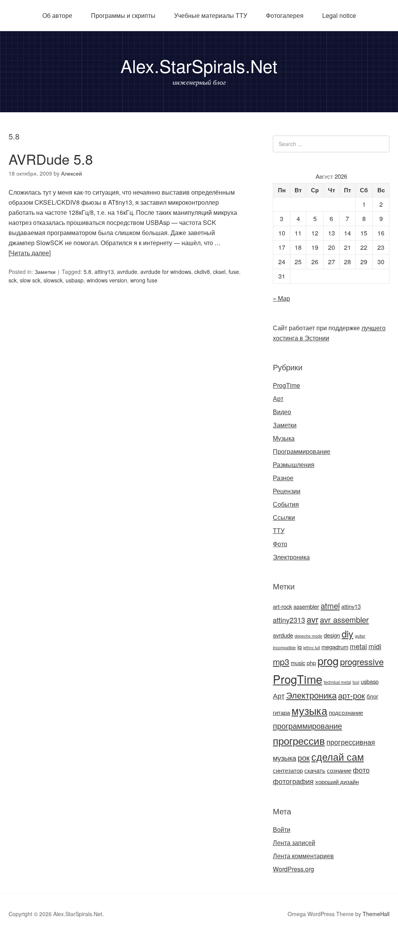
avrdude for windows (165, 271)
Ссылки (284, 517)
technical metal (337, 682)
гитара (281, 712)
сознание (339, 770)
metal (358, 646)
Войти (281, 829)
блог (372, 696)
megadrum (334, 647)
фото (361, 770)
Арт (278, 398)
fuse (234, 271)
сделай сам (337, 756)
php (311, 663)
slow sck (30, 280)
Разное (283, 477)
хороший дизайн (337, 781)
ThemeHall (376, 914)
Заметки (45, 271)
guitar (360, 636)
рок (304, 757)
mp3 (281, 661)
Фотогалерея (285, 15)
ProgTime (286, 385)
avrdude (127, 271)
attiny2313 (289, 620)
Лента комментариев (303, 855)
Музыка (284, 438)
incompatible (284, 647)
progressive (362, 661)
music (298, 663)
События (286, 504)
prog (328, 660)
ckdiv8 (202, 271)
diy (347, 633)
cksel (219, 271)
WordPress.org (293, 868)
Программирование (301, 451)
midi (374, 646)
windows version (107, 280)
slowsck (53, 280)
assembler (306, 606)
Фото (280, 543)
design (332, 635)
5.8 (87, 271)
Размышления (293, 464)
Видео (282, 411)
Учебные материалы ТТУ (210, 15)
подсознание (346, 712)
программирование (307, 725)
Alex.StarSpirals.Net (199, 65)
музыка (309, 710)
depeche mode (308, 636)
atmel (330, 605)
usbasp (75, 280)
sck (13, 280)
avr (312, 619)
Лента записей (294, 842)
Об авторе (57, 15)
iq (299, 647)
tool (356, 682)
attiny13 (104, 271)
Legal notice (339, 15)
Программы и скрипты (123, 15)
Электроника (291, 556)
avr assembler (344, 619)
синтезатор (288, 770)
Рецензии (286, 490)
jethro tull (311, 647)
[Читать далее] (30, 252)
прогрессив (299, 740)
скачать (314, 770)
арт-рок (351, 695)
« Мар (281, 298)
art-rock (282, 606)
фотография (293, 781)
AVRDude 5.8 (51, 159)
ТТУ (279, 530)
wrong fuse (143, 280)
